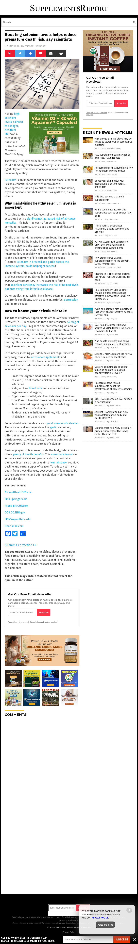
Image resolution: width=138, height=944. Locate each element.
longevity (67, 555)
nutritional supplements (45, 357)
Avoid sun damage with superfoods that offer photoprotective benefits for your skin (114, 312)
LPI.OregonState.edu (17, 519)
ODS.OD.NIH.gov (15, 512)
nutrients (70, 559)
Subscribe (121, 939)
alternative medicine (37, 551)
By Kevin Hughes (114, 302)
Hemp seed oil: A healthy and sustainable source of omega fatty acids (113, 212)
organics (10, 563)
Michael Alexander (35, 45)
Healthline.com (14, 526)
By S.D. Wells (112, 283)
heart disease (58, 462)
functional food (50, 555)
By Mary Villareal (114, 267)
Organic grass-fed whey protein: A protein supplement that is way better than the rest (113, 430)
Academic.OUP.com (16, 505)
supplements (13, 568)
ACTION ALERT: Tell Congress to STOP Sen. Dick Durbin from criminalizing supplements (112, 244)
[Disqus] (42, 761)
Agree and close (105, 924)
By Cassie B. (112, 161)
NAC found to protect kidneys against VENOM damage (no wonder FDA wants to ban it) (114, 328)
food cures (11, 555)
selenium (58, 563)
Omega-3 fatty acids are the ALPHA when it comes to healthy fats (113, 355)
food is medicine (29, 555)
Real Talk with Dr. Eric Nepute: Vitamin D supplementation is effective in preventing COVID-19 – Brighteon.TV (113, 294)
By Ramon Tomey (114, 148)
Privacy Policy (69, 932)
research (45, 563)
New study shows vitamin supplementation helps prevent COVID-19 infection (112, 260)
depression (71, 299)
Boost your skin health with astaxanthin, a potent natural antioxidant (110, 183)
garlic (53, 427)
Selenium (10, 180)
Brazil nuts (35, 388)
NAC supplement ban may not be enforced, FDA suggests (112, 156)
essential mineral (61, 454)
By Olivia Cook (112, 219)
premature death (27, 563)
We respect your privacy (52, 923)
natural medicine (52, 559)
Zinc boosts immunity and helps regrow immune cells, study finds (113, 343)
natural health (31, 559)
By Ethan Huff (111, 235)
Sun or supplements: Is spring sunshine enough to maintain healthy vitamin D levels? (111, 370)
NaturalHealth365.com (18, 492)
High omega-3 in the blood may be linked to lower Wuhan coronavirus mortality (113, 141)
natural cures (13, 559)
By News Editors (113, 203)
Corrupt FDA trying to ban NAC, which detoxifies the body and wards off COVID (111, 415)
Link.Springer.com (16, 499)
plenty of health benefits (28, 454)
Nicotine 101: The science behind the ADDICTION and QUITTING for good (112, 276)
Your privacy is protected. (18, 622)
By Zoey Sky (112, 174)
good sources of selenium (62, 423)
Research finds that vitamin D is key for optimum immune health (114, 169)
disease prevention (63, 551)
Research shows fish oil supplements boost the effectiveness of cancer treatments (113, 386)
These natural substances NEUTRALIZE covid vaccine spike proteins (112, 228)
